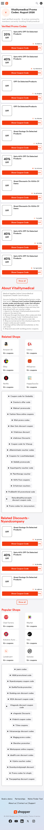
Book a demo (7, 799)
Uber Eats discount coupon (21, 426)
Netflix (6, 384)
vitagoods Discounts (21, 713)
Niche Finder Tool (35, 799)
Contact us (22, 803)
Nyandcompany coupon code (22, 681)
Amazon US (8, 350)
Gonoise (30, 657)
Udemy (29, 350)
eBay (5, 367)
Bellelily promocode (22, 462)
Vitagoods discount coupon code (21, 706)
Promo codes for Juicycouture (21, 506)
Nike (28, 640)
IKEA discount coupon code (21, 699)
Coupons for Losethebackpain (21, 456)
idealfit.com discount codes (21, 755)
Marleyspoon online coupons (21, 749)
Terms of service (34, 816)
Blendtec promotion (21, 743)
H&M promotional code (21, 675)
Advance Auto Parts (11, 640)
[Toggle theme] (41, 3)
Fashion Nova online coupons (22, 414)
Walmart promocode (21, 408)
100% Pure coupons (21, 480)
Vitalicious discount (22, 432)
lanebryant (7, 657)
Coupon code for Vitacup (21, 444)
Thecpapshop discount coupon (21, 779)
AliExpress (31, 367)
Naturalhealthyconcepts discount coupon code (22, 499)
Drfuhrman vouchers (21, 486)
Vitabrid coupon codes (21, 719)
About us (12, 803)
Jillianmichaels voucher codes (21, 450)
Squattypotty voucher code (21, 468)
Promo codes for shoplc (22, 773)
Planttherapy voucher (21, 474)
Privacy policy (23, 816)
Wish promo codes (21, 420)
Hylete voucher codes (21, 761)
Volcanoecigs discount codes (21, 731)
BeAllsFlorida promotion (22, 687)
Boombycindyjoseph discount (21, 767)
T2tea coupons (21, 725)
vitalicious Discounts (21, 438)
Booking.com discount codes (22, 693)
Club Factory (8, 623)
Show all (22, 281)
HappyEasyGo (32, 384)
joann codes (22, 669)
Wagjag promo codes (21, 737)
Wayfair (30, 623)
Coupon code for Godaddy (21, 396)
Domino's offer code (21, 402)
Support (32, 803)
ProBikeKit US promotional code (21, 492)
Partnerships (20, 799)
